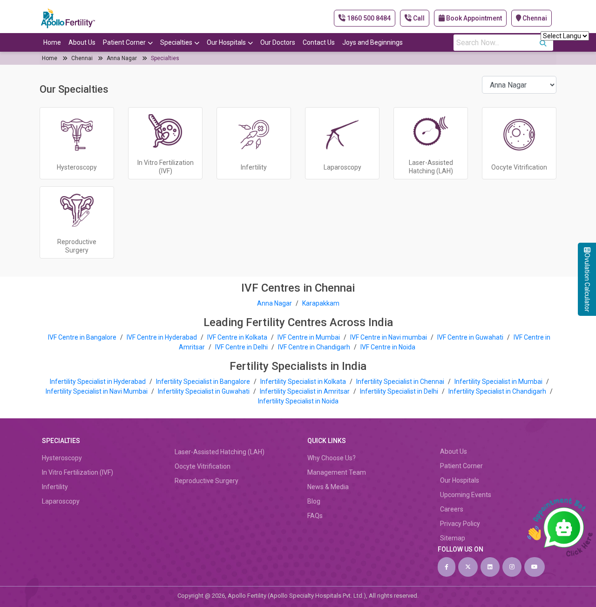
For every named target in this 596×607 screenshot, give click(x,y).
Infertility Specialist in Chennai (401, 381)
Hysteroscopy (62, 458)
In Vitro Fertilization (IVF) (77, 472)
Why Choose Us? (331, 458)
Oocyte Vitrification (202, 466)
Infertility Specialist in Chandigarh (498, 391)
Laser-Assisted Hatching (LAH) (219, 452)
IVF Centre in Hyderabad (162, 337)
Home (52, 42)
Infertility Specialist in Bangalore (203, 381)
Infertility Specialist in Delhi (400, 391)
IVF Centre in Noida (387, 347)
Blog (313, 501)
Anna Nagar (122, 58)
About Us (81, 42)
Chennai (534, 18)
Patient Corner (124, 42)
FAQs (315, 515)
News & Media (328, 487)
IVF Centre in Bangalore (83, 337)
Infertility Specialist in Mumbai (499, 381)
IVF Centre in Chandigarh (314, 347)
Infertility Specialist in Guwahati (204, 391)
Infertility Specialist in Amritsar (305, 391)
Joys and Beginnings (372, 42)
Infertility (55, 487)
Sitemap (452, 538)
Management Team (336, 472)
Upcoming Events (465, 494)
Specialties (176, 42)
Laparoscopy (61, 501)
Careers (451, 509)
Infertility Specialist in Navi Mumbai (97, 391)
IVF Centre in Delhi (242, 347)
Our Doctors (277, 42)
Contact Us (319, 42)
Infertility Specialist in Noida (298, 401)
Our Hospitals (226, 42)
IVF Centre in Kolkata (238, 337)
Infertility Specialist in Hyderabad (98, 381)
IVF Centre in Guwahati (470, 337)
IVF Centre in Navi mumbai (388, 337)
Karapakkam (320, 303)
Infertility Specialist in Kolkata (303, 381)
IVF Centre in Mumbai (309, 337)
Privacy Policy (460, 523)
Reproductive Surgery (206, 480)
